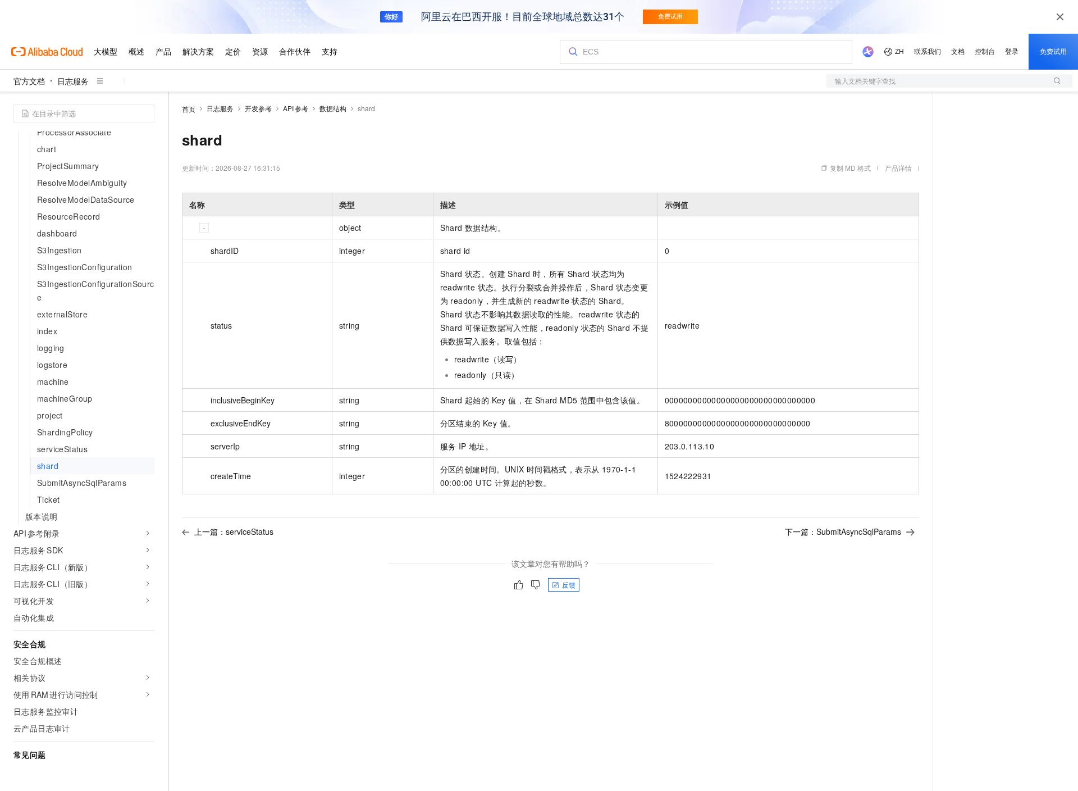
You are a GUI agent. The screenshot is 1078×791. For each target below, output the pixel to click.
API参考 (295, 108)
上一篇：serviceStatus (233, 531)
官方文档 (29, 81)
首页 (188, 108)
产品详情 (898, 167)
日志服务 (73, 81)
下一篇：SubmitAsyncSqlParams (843, 531)
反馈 (568, 584)
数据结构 (332, 108)
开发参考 (258, 108)
